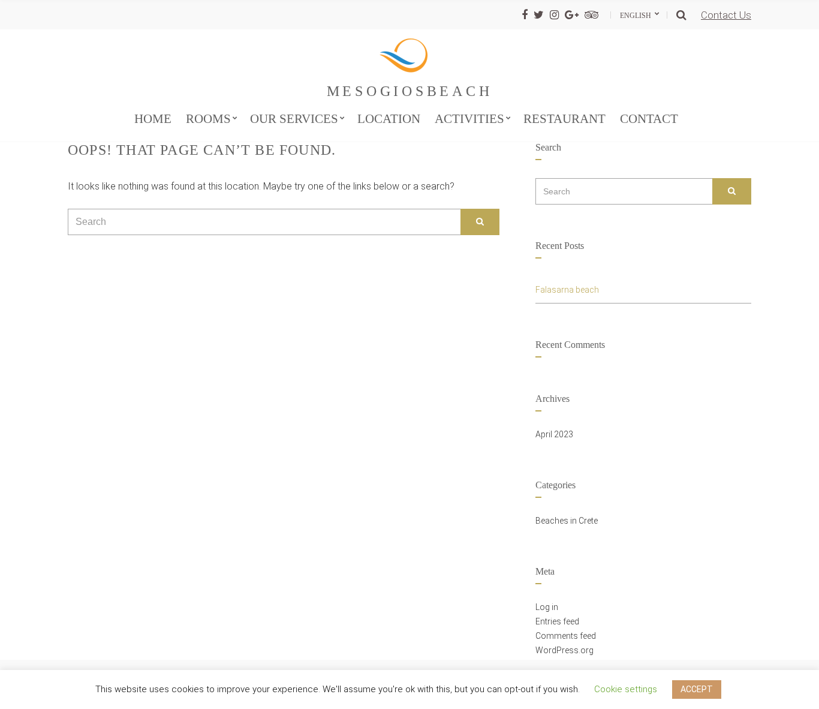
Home (152, 119)
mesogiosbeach (410, 91)
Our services (294, 119)
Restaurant (564, 119)
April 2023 (554, 434)
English (636, 15)
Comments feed (565, 636)
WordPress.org (564, 650)
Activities (469, 119)
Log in (546, 607)
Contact (649, 119)
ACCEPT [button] (697, 689)
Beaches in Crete (566, 520)
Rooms (208, 119)
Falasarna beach (567, 290)
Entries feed (557, 621)
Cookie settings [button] (625, 689)
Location (388, 119)
